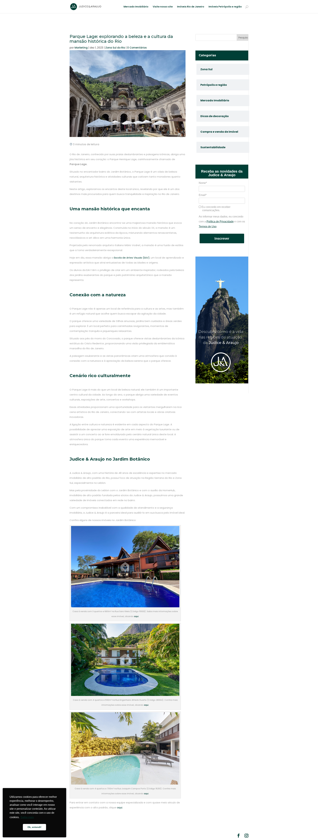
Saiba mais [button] (27, 817)
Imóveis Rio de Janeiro (190, 6)
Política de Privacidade (220, 221)
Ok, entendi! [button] (34, 827)
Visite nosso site (163, 6)
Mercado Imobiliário (136, 6)
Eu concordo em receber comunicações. (215, 209)
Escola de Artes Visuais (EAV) (132, 257)
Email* (203, 195)
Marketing (81, 47)
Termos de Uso (207, 226)
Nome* (203, 183)
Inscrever (221, 238)
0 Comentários (137, 47)
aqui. (136, 616)
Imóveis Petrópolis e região (225, 6)
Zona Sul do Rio (115, 47)
